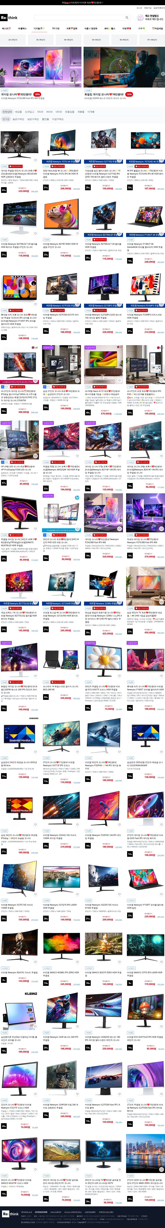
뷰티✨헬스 (109, 28)
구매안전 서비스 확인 (106, 1212)
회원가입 (147, 8)
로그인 (139, 8)
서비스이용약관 (55, 1212)
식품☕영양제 (90, 28)
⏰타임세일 (157, 28)
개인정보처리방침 (41, 1212)
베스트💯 (6, 28)
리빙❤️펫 (126, 28)
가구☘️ (141, 28)
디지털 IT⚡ (39, 28)
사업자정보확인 (90, 1212)
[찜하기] (35, 160)
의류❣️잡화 (72, 28)
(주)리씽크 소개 (26, 1212)
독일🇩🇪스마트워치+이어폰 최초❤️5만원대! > (82, 2)
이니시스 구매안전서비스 (73, 1212)
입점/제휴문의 (159, 8)
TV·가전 (55, 28)
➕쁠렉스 (22, 28)
